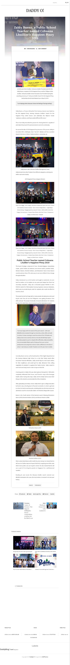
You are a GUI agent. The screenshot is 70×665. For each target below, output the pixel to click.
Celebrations (38, 485)
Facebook (22, 494)
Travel (11, 649)
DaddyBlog (4, 649)
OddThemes (45, 657)
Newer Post (8, 627)
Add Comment (42, 48)
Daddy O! (35, 10)
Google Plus (38, 494)
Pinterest (46, 494)
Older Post (62, 627)
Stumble (52, 494)
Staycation (16, 649)
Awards (34, 42)
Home (35, 627)
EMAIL (31, 634)
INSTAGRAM (12, 634)
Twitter (30, 494)
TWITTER (49, 634)
